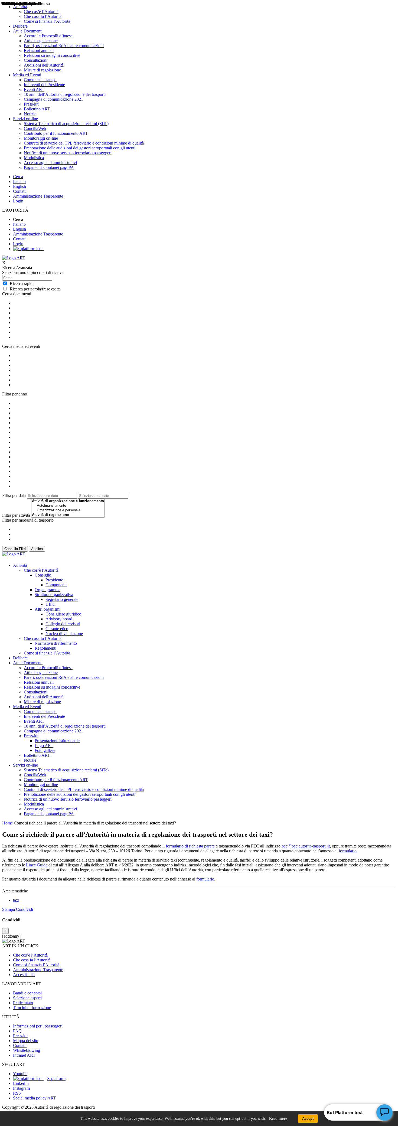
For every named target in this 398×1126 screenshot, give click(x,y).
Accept (308, 1119)
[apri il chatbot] (384, 1112)
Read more (278, 1119)
